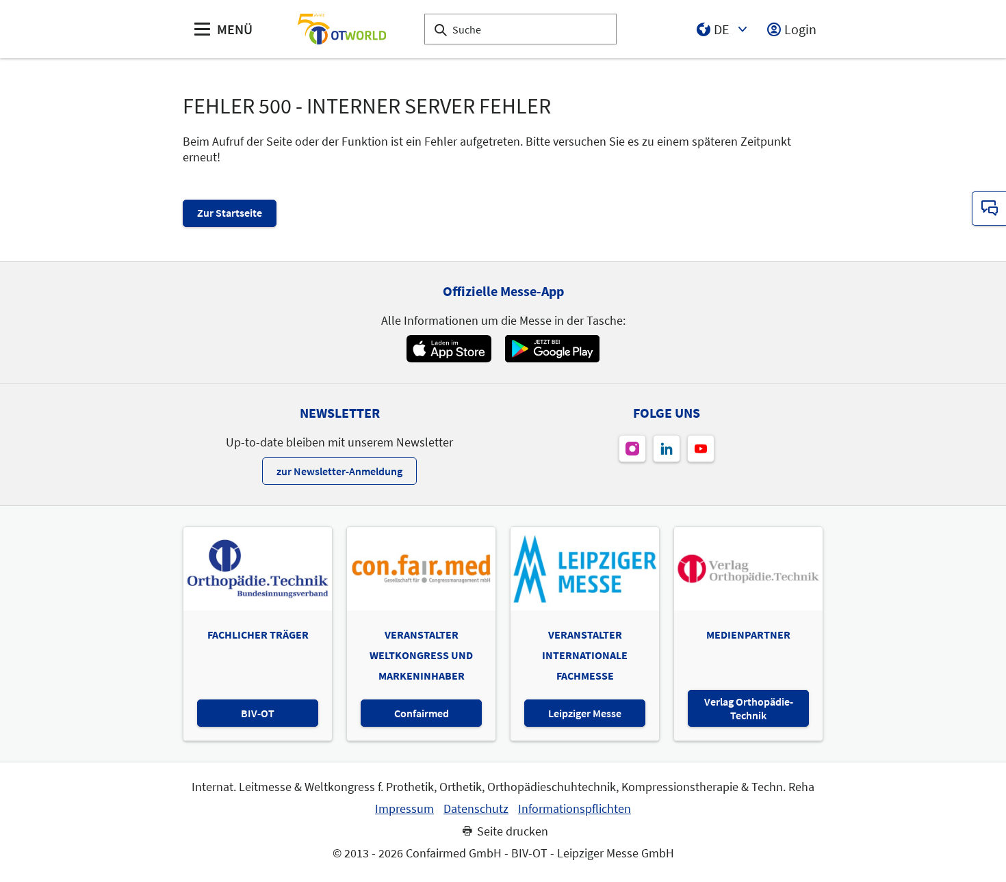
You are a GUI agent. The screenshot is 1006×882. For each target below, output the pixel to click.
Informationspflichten (574, 808)
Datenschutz (475, 808)
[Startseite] (341, 29)
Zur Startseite (229, 212)
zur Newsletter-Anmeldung (339, 471)
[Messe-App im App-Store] (449, 348)
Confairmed (421, 713)
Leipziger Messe (584, 713)
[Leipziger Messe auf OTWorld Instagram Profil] (632, 448)
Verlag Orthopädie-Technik (748, 708)
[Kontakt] (989, 208)
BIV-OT (257, 713)
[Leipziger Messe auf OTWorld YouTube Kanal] (700, 448)
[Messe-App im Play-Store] (552, 348)
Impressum (404, 808)
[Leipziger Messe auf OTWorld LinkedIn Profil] (666, 448)
